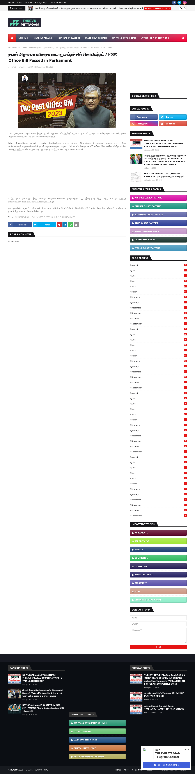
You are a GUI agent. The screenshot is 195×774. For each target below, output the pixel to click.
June (158, 275)
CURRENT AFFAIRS (82, 731)
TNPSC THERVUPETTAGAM (22, 67)
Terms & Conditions (58, 2)
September (158, 323)
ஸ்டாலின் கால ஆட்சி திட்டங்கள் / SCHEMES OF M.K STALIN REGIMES (164, 694)
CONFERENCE (141, 566)
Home (11, 2)
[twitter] (179, 3)
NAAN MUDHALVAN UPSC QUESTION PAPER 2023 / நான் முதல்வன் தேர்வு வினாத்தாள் (164, 175)
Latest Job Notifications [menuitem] (155, 38)
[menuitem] (12, 38)
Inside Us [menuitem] (23, 38)
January (158, 302)
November (158, 313)
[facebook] (174, 3)
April (158, 286)
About (19, 2)
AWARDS (139, 549)
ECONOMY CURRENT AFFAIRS (149, 214)
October (158, 318)
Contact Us (137, 770)
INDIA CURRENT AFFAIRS (25, 47)
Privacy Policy (40, 2)
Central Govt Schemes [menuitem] (124, 38)
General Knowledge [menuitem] (69, 38)
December (158, 307)
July (158, 270)
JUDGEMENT (141, 583)
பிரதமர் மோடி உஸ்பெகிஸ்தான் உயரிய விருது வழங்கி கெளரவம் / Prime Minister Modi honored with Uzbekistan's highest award (89, 8)
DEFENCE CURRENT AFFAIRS (148, 206)
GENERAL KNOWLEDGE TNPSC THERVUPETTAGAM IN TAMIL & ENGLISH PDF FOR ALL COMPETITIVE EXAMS (164, 143)
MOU (137, 591)
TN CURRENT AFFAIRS (145, 239)
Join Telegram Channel (167, 764)
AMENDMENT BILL (22, 217)
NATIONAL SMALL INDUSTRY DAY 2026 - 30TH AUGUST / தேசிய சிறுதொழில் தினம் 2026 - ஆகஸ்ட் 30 (43, 708)
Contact (28, 2)
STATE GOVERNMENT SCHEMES (89, 756)
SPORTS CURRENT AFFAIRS (148, 231)
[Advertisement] (131, 23)
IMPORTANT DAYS (144, 574)
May (158, 281)
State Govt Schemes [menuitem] (96, 38)
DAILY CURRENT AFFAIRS (42, 217)
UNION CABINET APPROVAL (148, 599)
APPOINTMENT (142, 541)
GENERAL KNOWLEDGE (85, 748)
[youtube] (173, 123)
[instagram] (185, 3)
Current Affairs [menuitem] (43, 38)
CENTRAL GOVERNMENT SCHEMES (90, 723)
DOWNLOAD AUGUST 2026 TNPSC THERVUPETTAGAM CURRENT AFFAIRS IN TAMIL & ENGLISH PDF (42, 678)
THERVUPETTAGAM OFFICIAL (36, 770)
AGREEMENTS (141, 532)
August (158, 265)
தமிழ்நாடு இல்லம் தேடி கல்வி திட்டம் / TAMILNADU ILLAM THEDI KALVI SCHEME (164, 707)
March (158, 291)
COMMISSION (141, 557)
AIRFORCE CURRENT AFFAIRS (148, 197)
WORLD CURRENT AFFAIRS (147, 248)
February (158, 297)
